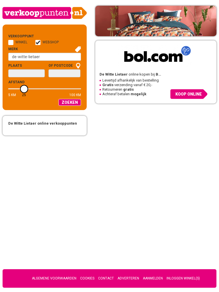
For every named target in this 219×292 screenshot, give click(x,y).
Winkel (21, 42)
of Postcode (60, 66)
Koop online (188, 94)
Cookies (87, 278)
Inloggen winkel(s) (183, 278)
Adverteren (128, 278)
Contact (106, 278)
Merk (13, 49)
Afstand (16, 82)
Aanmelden (153, 278)
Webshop (50, 42)
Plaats (15, 66)
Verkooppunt (17, 36)
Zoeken (70, 102)
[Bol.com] (156, 56)
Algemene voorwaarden (54, 278)
